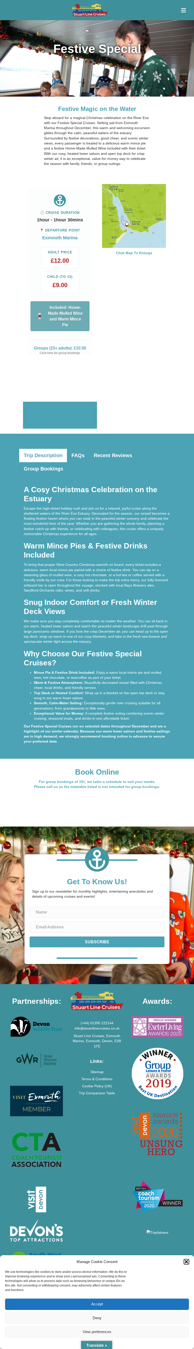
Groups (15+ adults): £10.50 (60, 348)
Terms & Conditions (96, 1079)
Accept (97, 1304)
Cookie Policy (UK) (97, 1086)
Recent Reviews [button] (113, 455)
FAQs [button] (78, 455)
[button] (186, 1261)
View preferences (97, 1332)
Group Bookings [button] (43, 469)
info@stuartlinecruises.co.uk (97, 1028)
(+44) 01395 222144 (97, 1023)
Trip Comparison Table (97, 1093)
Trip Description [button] (43, 455)
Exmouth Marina (60, 237)
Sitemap (97, 1072)
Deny (97, 1318)
